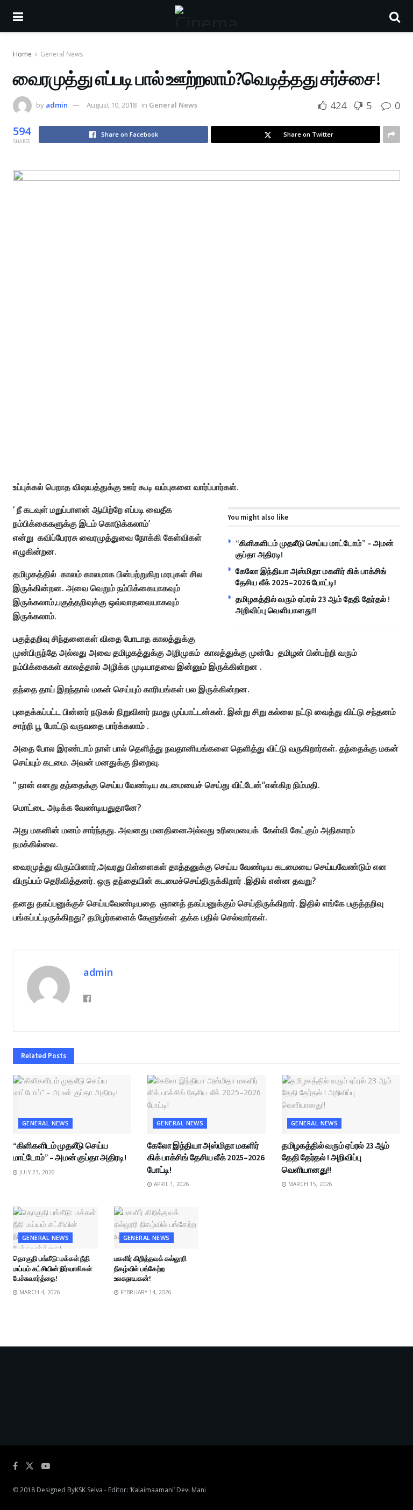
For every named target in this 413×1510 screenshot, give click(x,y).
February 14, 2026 (145, 1292)
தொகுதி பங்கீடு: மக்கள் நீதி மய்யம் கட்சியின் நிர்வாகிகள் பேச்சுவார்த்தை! (52, 1268)
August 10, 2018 (112, 105)
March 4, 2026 (39, 1292)
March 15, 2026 (309, 1184)
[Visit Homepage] (206, 16)
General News (61, 54)
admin (57, 105)
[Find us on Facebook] (15, 1466)
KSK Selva (89, 1489)
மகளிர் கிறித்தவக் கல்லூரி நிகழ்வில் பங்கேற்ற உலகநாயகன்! (150, 1268)
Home (22, 54)
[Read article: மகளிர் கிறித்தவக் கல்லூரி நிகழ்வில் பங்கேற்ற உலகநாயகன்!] (156, 1228)
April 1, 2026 (170, 1184)
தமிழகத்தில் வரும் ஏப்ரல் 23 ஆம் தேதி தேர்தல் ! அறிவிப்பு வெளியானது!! (335, 1157)
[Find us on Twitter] (29, 1466)
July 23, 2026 (36, 1172)
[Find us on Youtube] (45, 1466)
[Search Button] (394, 16)
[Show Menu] (18, 16)
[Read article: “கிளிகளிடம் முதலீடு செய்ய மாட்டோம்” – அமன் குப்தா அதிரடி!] (72, 1104)
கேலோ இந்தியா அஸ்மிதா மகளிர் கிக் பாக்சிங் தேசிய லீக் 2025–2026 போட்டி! (205, 1157)
